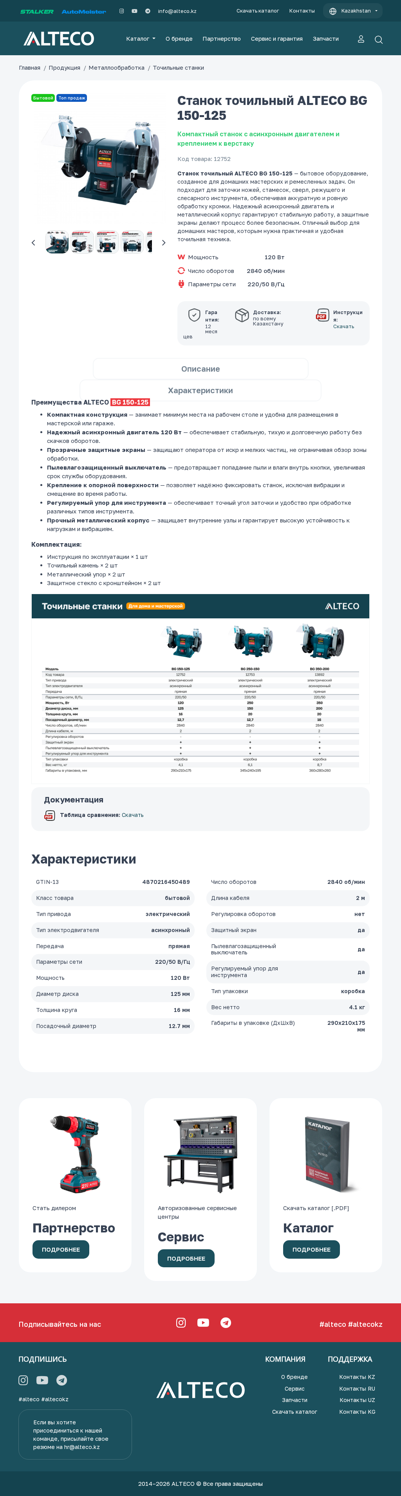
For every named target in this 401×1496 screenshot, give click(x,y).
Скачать (133, 814)
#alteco (333, 1324)
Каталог (138, 38)
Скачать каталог (258, 10)
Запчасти (326, 38)
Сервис (295, 1388)
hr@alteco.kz (82, 1447)
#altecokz (365, 1324)
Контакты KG (357, 1411)
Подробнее (61, 1249)
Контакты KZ (357, 1376)
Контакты (302, 10)
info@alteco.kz (177, 11)
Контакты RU (357, 1388)
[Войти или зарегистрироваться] (361, 38)
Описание (200, 368)
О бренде (179, 38)
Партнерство (221, 38)
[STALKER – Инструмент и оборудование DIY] (37, 11)
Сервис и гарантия (277, 38)
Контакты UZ (357, 1400)
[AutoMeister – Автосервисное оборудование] (83, 11)
